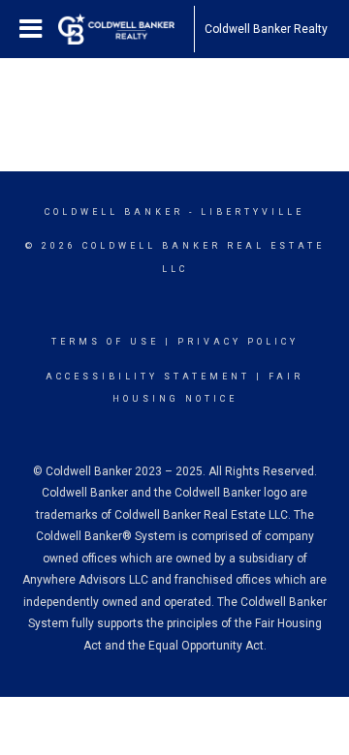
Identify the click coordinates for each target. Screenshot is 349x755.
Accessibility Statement (148, 376)
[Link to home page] (126, 29)
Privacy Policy (238, 342)
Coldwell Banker (114, 212)
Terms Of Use (105, 342)
